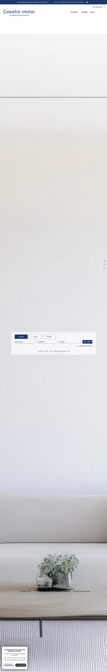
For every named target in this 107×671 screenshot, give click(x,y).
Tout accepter (21, 665)
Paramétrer (8, 665)
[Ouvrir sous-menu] (78, 12)
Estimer (49, 336)
